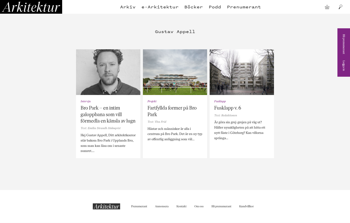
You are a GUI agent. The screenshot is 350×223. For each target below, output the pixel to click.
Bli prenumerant (344, 44)
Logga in (344, 65)
